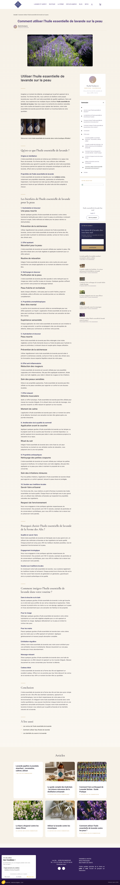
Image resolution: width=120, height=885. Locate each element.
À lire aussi (86, 134)
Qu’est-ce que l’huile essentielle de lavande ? (92, 111)
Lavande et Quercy (40, 4)
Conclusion (86, 130)
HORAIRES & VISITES (85, 859)
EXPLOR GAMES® (71, 4)
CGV (22, 882)
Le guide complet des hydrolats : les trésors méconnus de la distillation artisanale (94, 146)
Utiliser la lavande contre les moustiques (92, 162)
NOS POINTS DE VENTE (86, 862)
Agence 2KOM (115, 882)
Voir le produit (93, 217)
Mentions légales (15, 882)
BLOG (80, 4)
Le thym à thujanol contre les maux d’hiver (94, 157)
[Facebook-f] (59, 868)
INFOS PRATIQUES (84, 861)
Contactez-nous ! (61, 864)
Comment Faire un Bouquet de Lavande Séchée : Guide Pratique (93, 152)
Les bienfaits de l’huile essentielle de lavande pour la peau (93, 116)
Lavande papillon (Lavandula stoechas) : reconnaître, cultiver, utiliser (93, 139)
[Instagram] (63, 868)
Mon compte (92, 4)
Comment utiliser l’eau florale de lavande (36, 730)
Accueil (15, 14)
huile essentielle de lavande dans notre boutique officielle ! (51, 138)
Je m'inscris (92, 247)
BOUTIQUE (52, 4)
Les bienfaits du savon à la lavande (34, 733)
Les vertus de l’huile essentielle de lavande (37, 726)
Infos (86, 4)
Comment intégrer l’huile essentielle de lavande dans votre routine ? (93, 126)
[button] (103, 102)
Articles (86, 172)
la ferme (61, 4)
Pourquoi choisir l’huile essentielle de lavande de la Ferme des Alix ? (93, 121)
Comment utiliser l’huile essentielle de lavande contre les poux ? (93, 167)
